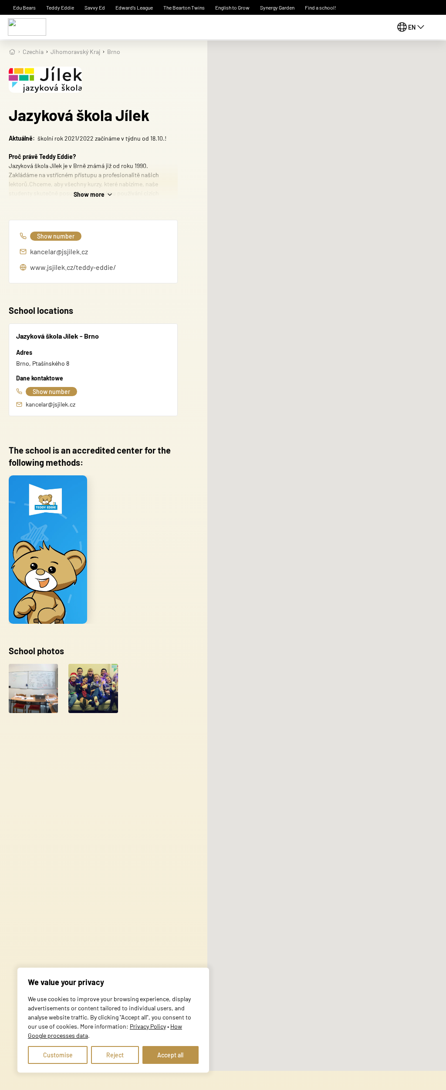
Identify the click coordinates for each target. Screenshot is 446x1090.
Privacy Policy (148, 1026)
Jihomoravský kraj (75, 51)
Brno (113, 51)
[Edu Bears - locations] (27, 27)
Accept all (170, 1055)
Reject (115, 1055)
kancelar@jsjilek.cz (59, 251)
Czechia (33, 51)
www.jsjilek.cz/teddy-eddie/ (73, 267)
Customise (58, 1055)
